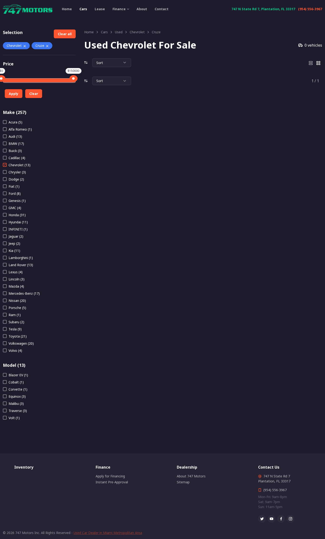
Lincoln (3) (17, 279)
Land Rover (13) (21, 265)
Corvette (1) (18, 389)
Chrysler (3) (17, 172)
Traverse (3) (18, 410)
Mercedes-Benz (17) (24, 293)
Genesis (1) (17, 200)
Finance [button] (119, 9)
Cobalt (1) (16, 382)
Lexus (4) (16, 272)
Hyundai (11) (18, 222)
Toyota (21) (18, 336)
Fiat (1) (14, 186)
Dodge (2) (16, 179)
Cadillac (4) (17, 158)
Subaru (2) (16, 322)
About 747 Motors (191, 476)
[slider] (73, 78)
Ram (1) (15, 315)
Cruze (39, 45)
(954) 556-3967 (310, 9)
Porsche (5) (17, 307)
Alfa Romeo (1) (20, 129)
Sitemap (183, 482)
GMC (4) (15, 208)
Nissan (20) (17, 300)
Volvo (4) (15, 350)
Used (119, 32)
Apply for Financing (110, 476)
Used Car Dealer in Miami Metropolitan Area (108, 532)
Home (67, 9)
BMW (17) (16, 143)
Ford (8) (15, 193)
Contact (161, 9)
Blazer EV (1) (18, 375)
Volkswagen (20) (21, 343)
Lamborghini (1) (21, 257)
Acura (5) (15, 122)
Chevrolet (14, 45)
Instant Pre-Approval (112, 482)
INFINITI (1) (18, 229)
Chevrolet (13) (19, 165)
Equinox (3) (17, 396)
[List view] (311, 62)
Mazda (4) (16, 286)
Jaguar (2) (16, 236)
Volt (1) (14, 418)
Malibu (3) (16, 403)
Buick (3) (15, 150)
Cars (83, 9)
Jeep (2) (14, 243)
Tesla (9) (15, 329)
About (142, 9)
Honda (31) (17, 215)
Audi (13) (15, 136)
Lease (100, 9)
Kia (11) (14, 250)
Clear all (65, 34)
